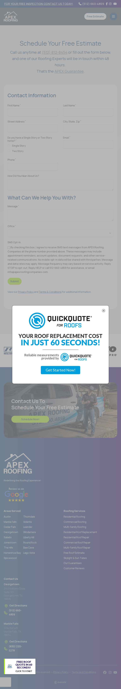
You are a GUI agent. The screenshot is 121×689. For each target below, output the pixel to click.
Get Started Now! (60, 370)
